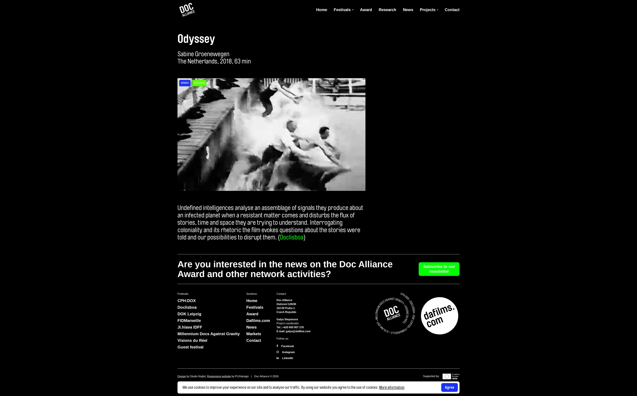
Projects (427, 9)
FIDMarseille (189, 320)
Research (387, 9)
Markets (253, 334)
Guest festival (190, 347)
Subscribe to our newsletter (439, 269)
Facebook (287, 346)
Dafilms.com (258, 320)
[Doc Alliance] (187, 10)
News (408, 9)
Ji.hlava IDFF (189, 327)
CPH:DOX (186, 300)
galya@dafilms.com (298, 331)
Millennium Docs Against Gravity (208, 334)
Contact (452, 9)
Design (181, 376)
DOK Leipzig (189, 314)
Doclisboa (291, 237)
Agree (449, 387)
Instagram (288, 352)
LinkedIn (287, 358)
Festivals (342, 9)
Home (321, 9)
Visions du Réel (192, 340)
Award (366, 9)
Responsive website (219, 376)
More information (391, 387)
